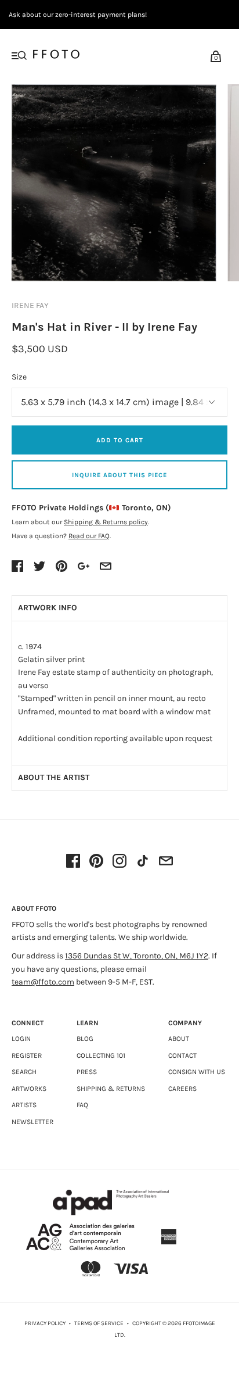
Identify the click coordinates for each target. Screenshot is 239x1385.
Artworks (29, 1089)
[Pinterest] (96, 862)
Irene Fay (30, 305)
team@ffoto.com (43, 982)
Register (27, 1055)
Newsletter (32, 1122)
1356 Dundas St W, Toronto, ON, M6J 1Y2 (136, 956)
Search (24, 1072)
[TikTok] (143, 862)
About (178, 1039)
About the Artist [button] (53, 777)
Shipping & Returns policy (106, 522)
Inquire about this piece (119, 475)
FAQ (82, 1105)
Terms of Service (99, 1323)
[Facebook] (73, 862)
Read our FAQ (89, 536)
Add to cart (119, 440)
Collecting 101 (101, 1055)
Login (21, 1039)
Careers (182, 1089)
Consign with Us (196, 1072)
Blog (85, 1039)
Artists (24, 1105)
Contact (182, 1055)
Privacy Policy (45, 1323)
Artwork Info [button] (47, 608)
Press (87, 1072)
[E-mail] (166, 862)
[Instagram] (119, 862)
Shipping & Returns (111, 1089)
